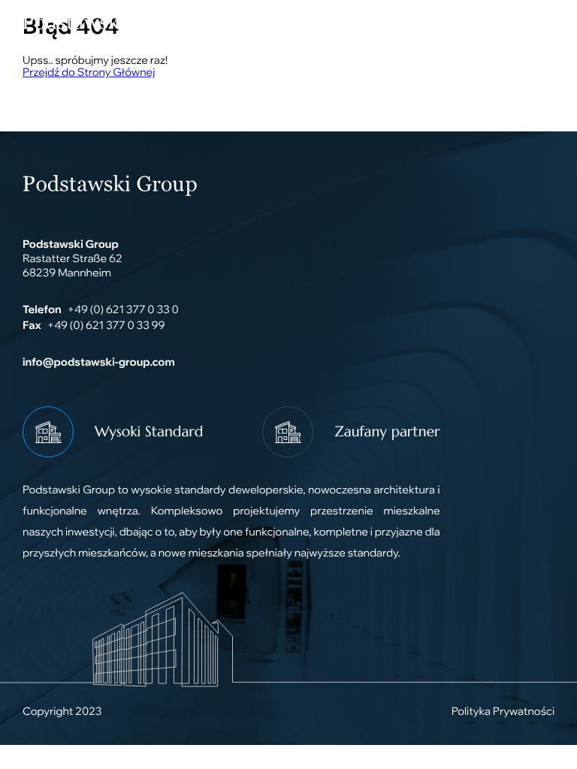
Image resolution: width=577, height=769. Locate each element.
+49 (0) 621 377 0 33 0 (123, 309)
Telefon (42, 309)
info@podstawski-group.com (99, 361)
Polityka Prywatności (503, 711)
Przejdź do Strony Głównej (89, 72)
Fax (32, 325)
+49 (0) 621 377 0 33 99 (106, 325)
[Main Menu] (535, 22)
